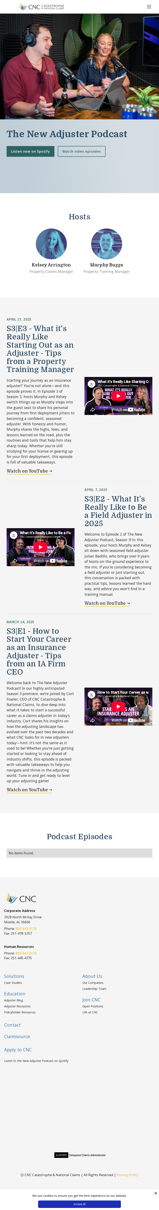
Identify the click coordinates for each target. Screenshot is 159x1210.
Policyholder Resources (20, 1012)
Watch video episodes (81, 151)
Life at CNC (90, 1012)
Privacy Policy (128, 1175)
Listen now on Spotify (30, 151)
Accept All (80, 1204)
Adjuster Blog (13, 1000)
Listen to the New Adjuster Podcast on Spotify (36, 1061)
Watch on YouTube (27, 471)
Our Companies (93, 983)
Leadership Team (94, 989)
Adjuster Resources (17, 1006)
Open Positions (92, 1006)
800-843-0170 (26, 928)
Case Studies (13, 983)
